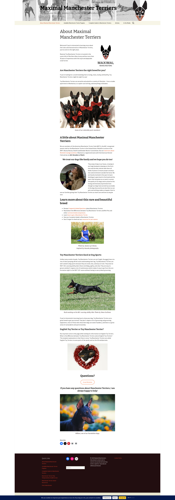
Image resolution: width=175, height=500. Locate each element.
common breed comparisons (76, 213)
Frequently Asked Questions (77, 208)
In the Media (126, 23)
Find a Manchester (47, 485)
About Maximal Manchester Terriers (50, 23)
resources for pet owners (90, 219)
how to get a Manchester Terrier (77, 215)
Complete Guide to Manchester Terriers (100, 23)
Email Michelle (87, 382)
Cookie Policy (118, 458)
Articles (117, 23)
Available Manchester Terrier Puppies (74, 23)
